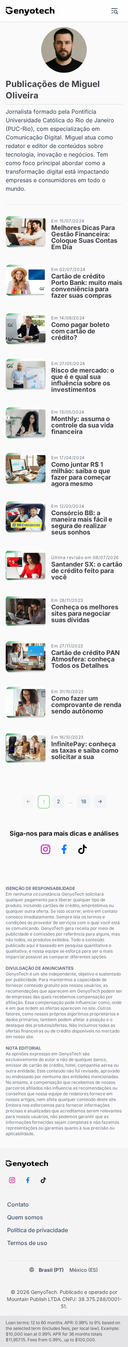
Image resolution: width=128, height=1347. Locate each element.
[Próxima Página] (100, 801)
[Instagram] (45, 849)
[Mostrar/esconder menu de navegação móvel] (114, 11)
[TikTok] (82, 849)
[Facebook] (64, 849)
